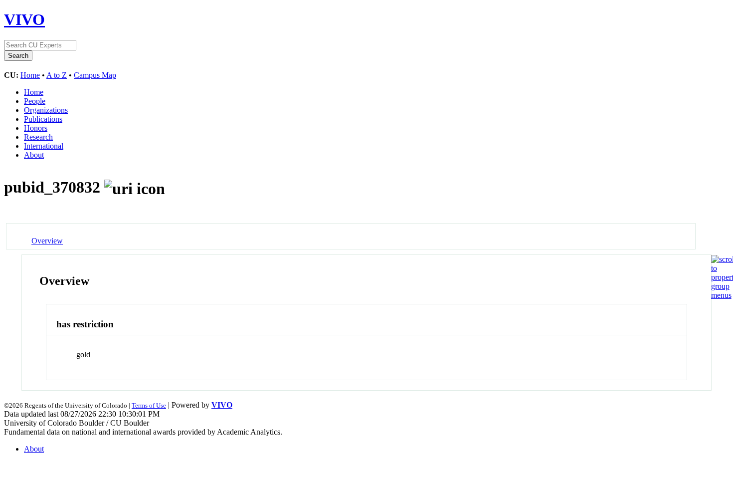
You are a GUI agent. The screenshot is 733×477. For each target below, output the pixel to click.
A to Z (56, 75)
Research (38, 137)
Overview (47, 241)
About (34, 155)
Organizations (46, 110)
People (34, 101)
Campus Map (95, 75)
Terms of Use (149, 405)
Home (30, 75)
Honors (35, 128)
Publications (43, 119)
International (43, 146)
